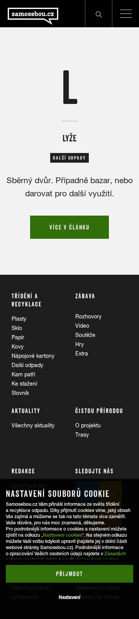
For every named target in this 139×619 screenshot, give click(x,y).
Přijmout (69, 574)
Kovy (18, 347)
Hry (79, 344)
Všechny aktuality (33, 425)
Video (82, 326)
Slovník (20, 393)
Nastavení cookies (62, 535)
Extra (81, 353)
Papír (18, 337)
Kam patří (23, 374)
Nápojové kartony (33, 356)
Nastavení (69, 597)
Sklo (17, 328)
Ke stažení (24, 384)
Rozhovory (88, 316)
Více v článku (69, 227)
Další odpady (27, 365)
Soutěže (85, 335)
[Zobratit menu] (125, 13)
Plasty (19, 319)
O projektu (88, 425)
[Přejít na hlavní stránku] (29, 13)
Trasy (82, 435)
